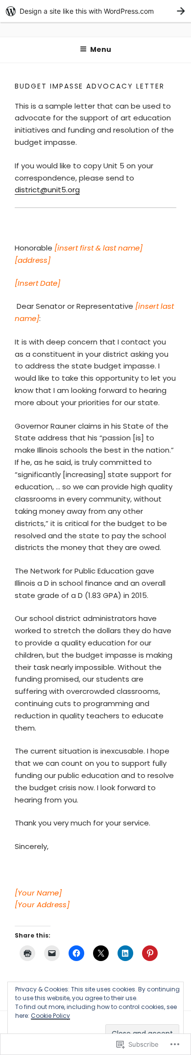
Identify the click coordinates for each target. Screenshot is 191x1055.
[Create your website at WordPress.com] (95, 11)
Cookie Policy (50, 1015)
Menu (100, 49)
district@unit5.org (47, 189)
